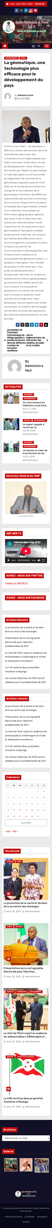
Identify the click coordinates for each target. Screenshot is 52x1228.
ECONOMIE (29, 1216)
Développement (35, 992)
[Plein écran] (43, 560)
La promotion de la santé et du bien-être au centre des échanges (26, 905)
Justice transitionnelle (26, 1057)
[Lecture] (8, 560)
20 (20, 810)
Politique (19, 927)
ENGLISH (26, 1222)
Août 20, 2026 (14, 911)
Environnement (11, 58)
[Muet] (39, 560)
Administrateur (26, 95)
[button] (39, 46)
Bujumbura (28, 394)
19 (14, 810)
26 (14, 816)
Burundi (27, 420)
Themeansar (26, 1211)
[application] (26, 551)
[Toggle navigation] (33, 46)
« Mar (8, 831)
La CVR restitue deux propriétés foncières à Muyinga (23, 1100)
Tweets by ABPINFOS (16, 583)
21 (26, 810)
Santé (19, 861)
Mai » (15, 831)
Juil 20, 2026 (29, 430)
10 (44, 797)
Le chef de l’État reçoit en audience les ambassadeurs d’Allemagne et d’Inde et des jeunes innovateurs (26, 656)
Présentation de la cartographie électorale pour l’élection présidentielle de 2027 (22, 642)
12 (14, 804)
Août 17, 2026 (29, 408)
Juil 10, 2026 (29, 456)
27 (20, 816)
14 (26, 804)
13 (20, 804)
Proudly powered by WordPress (17, 1208)
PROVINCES (42, 1216)
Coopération (21, 992)
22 (32, 810)
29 (32, 816)
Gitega (23, 58)
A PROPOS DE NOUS (13, 1216)
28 (26, 816)
